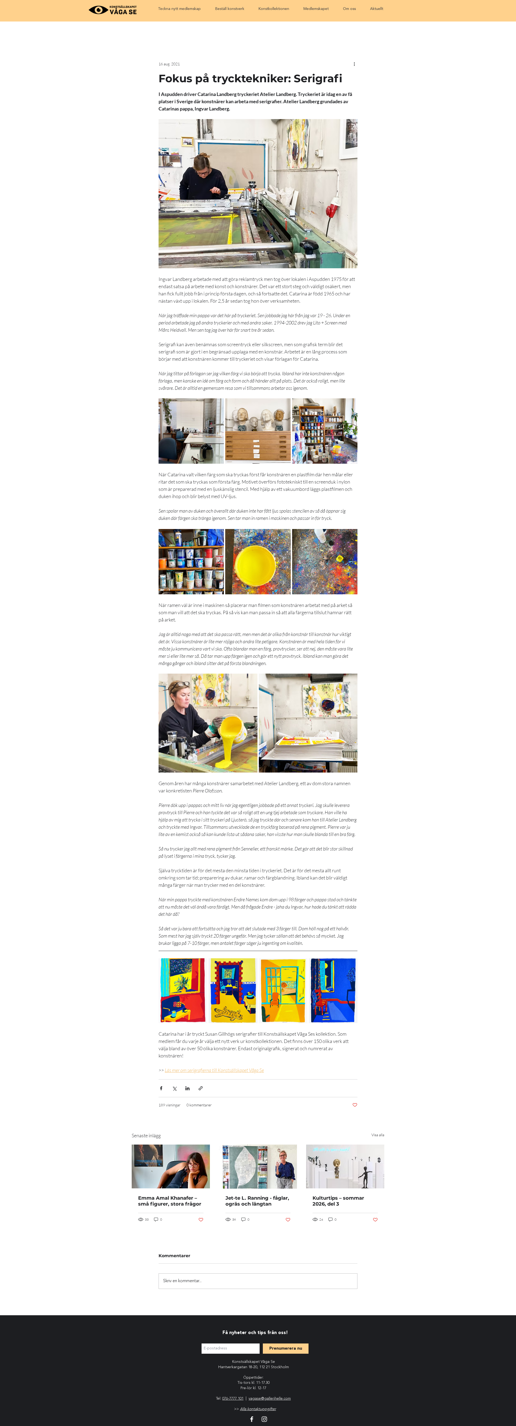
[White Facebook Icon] (251, 1419)
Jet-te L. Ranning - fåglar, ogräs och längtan (257, 1201)
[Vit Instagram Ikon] (264, 1419)
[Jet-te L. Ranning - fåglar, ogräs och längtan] (258, 1167)
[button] (179, 9)
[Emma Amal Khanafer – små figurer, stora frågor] (171, 1166)
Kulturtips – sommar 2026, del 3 (338, 1201)
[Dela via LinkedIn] (187, 1088)
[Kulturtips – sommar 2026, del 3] (345, 1166)
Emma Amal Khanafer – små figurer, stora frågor (169, 1201)
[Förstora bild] (191, 431)
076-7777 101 (232, 1398)
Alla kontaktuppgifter (258, 1409)
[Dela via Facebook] (161, 1088)
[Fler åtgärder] (354, 63)
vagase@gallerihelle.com (270, 1398)
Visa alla (377, 1134)
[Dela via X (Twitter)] (174, 1088)
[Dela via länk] (200, 1088)
